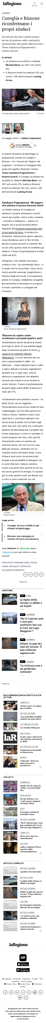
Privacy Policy (11, 984)
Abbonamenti (6, 979)
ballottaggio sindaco (22, 562)
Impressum (26, 979)
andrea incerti (7, 562)
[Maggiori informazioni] (35, 146)
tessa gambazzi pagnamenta (13, 570)
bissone (34, 562)
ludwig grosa (14, 566)
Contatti (35, 979)
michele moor (25, 566)
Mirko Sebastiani (32, 138)
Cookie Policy (25, 984)
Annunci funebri (26, 981)
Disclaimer (17, 979)
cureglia (5, 566)
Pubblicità (15, 981)
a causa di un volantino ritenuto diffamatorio (21, 354)
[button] (5, 992)
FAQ (41, 979)
